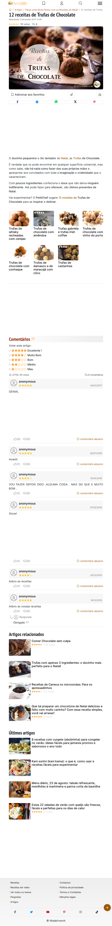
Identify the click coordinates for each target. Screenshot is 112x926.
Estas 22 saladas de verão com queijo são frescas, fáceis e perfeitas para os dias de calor (66, 806)
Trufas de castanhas (65, 264)
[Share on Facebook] (17, 102)
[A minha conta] (62, 3)
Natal (64, 158)
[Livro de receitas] (44, 3)
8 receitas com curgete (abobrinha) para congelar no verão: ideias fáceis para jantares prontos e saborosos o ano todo (66, 743)
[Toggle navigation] (100, 3)
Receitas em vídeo (20, 887)
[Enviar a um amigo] (71, 95)
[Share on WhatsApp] (56, 102)
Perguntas (16, 897)
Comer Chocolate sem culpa (51, 641)
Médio (31, 364)
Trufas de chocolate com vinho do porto (93, 232)
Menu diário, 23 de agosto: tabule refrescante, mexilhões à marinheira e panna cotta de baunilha (66, 784)
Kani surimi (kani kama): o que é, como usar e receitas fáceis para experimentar (63, 763)
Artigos (14, 902)
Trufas (77, 158)
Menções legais (68, 897)
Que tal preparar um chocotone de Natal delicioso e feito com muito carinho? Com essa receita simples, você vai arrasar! (67, 710)
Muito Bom (34, 355)
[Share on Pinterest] (94, 102)
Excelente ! (34, 350)
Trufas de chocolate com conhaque (19, 266)
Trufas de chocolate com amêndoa (43, 232)
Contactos (65, 882)
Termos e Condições (70, 892)
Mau (30, 369)
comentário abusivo (91, 439)
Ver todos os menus (21, 892)
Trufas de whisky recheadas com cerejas (17, 234)
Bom (30, 360)
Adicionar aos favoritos (29, 94)
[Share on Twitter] (75, 102)
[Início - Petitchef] (10, 9)
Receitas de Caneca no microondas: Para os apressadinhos (62, 686)
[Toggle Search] (80, 3)
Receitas (15, 882)
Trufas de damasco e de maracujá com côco (43, 268)
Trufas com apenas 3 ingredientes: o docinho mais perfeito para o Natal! (66, 664)
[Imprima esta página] (100, 95)
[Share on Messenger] (37, 102)
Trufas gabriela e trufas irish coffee (68, 232)
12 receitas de (68, 197)
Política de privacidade (71, 887)
